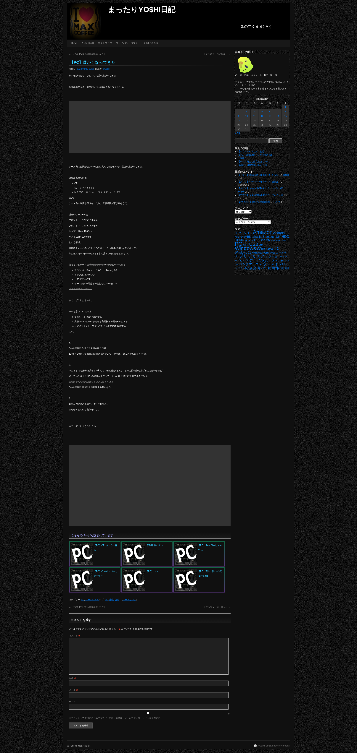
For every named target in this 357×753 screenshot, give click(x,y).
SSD (246, 244)
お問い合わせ (151, 43)
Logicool (249, 240)
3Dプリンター (243, 233)
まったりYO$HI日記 (142, 9)
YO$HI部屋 (88, 43)
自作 (275, 268)
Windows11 (257, 253)
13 (270, 116)
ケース (244, 260)
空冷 (117, 599)
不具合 (248, 268)
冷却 (262, 268)
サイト (72, 701)
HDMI (239, 240)
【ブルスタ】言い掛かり (217, 54)
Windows (245, 248)
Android (279, 233)
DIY (278, 236)
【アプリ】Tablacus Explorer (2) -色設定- (258, 175)
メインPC (279, 264)
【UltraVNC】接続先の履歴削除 (254, 201)
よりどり (281, 252)
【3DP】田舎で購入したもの (252, 165)
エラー (270, 256)
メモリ (239, 268)
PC (82, 599)
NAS (273, 240)
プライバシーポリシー (128, 43)
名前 (72, 678)
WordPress (268, 252)
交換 (256, 268)
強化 (111, 599)
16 (238, 120)
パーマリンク (129, 599)
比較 (268, 268)
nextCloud (281, 240)
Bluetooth (269, 236)
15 (285, 116)
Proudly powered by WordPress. (274, 745)
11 (254, 116)
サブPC (268, 260)
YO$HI (106, 69)
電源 (287, 268)
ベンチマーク (248, 264)
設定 (282, 268)
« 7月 (237, 133)
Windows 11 (243, 252)
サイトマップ (105, 43)
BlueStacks (254, 236)
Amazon (263, 232)
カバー (278, 256)
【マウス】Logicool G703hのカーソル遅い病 (260, 188)
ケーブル (256, 260)
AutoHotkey (241, 237)
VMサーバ (263, 245)
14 (277, 116)
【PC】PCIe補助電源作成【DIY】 (87, 54)
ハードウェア (92, 599)
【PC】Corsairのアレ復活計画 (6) (255, 155)
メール (73, 690)
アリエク (256, 256)
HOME (74, 43)
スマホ (276, 260)
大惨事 (241, 158)
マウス (264, 264)
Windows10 (268, 248)
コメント (75, 635)
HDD (285, 236)
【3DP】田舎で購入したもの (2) (254, 161)
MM (268, 240)
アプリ (241, 256)
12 (262, 116)
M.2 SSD (260, 240)
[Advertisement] (150, 127)
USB (253, 244)
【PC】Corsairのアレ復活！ (252, 151)
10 (246, 116)
